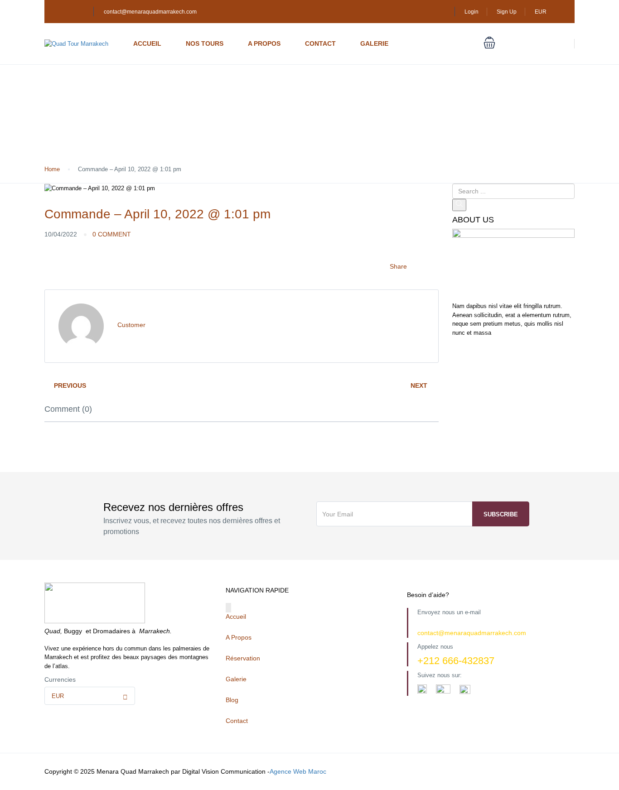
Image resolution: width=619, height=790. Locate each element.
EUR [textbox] (58, 696)
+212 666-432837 (455, 660)
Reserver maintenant (533, 43)
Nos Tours (204, 43)
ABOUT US (473, 220)
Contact (320, 43)
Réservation (243, 658)
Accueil (147, 43)
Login (471, 12)
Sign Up (507, 12)
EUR (541, 12)
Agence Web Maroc (298, 771)
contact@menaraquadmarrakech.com (150, 12)
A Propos (264, 43)
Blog (232, 699)
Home (52, 169)
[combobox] (89, 696)
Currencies (60, 679)
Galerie (374, 43)
